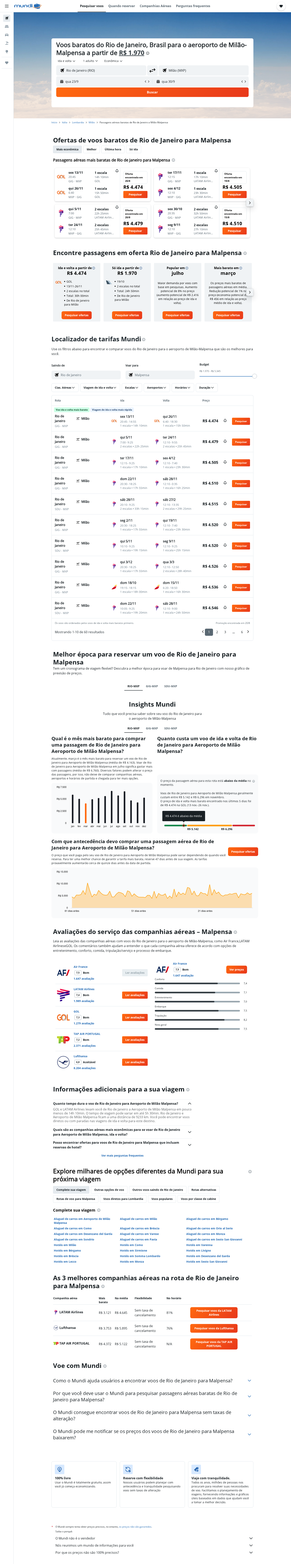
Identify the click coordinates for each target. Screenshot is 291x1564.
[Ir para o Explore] (7, 51)
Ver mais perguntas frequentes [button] (122, 1155)
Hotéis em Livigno (198, 1250)
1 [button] (209, 632)
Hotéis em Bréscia (66, 1256)
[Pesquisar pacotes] (7, 43)
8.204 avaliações (85, 1068)
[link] (77, 315)
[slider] (254, 376)
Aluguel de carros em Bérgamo (207, 1219)
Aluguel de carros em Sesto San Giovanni (214, 1239)
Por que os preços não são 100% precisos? (87, 1552)
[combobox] (66, 61)
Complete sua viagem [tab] (71, 1190)
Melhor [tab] (91, 149)
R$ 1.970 (131, 52)
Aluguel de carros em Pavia (138, 1239)
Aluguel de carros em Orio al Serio (209, 1228)
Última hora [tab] (113, 149)
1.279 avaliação (84, 1023)
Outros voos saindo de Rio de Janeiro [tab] (157, 1190)
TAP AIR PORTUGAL (87, 1034)
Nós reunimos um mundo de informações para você (94, 1545)
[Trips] (7, 63)
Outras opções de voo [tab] (109, 1190)
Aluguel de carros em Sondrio (74, 1239)
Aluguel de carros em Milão (138, 1219)
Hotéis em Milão (65, 1245)
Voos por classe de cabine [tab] (198, 1199)
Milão (92, 122)
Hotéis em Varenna (199, 1245)
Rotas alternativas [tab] (203, 1190)
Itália (64, 122)
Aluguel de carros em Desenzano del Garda (83, 1234)
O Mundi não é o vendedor (75, 1538)
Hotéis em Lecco (65, 1261)
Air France (80, 967)
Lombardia (78, 122)
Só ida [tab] (133, 149)
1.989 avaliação (84, 1001)
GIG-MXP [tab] (152, 686)
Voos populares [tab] (162, 1199)
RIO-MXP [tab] (133, 686)
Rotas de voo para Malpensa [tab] (75, 1199)
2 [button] (217, 632)
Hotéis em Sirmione (133, 1250)
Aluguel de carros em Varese (139, 1234)
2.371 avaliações (85, 1046)
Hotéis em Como (131, 1245)
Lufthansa (80, 1056)
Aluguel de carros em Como (73, 1228)
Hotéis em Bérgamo (67, 1250)
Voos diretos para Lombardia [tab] (123, 1199)
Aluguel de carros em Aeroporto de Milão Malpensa (82, 1221)
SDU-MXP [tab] (170, 686)
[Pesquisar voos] (7, 18)
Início (54, 122)
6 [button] (242, 632)
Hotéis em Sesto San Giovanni (206, 1261)
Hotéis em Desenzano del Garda (208, 1256)
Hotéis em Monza (132, 1261)
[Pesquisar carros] (7, 35)
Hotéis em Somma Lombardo (140, 1256)
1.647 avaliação (84, 978)
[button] (6, 6)
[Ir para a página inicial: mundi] (27, 6)
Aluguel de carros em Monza (205, 1234)
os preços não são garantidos (135, 1526)
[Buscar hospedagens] (7, 26)
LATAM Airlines (84, 989)
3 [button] (225, 632)
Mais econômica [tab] (67, 149)
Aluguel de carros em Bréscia (139, 1228)
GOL (76, 1011)
